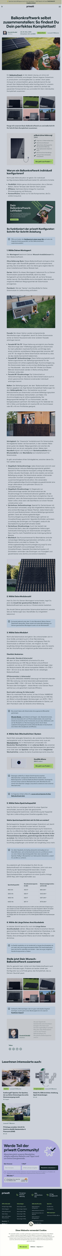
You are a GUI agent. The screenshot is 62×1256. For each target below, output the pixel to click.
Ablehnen (32, 1246)
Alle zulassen (23, 1247)
